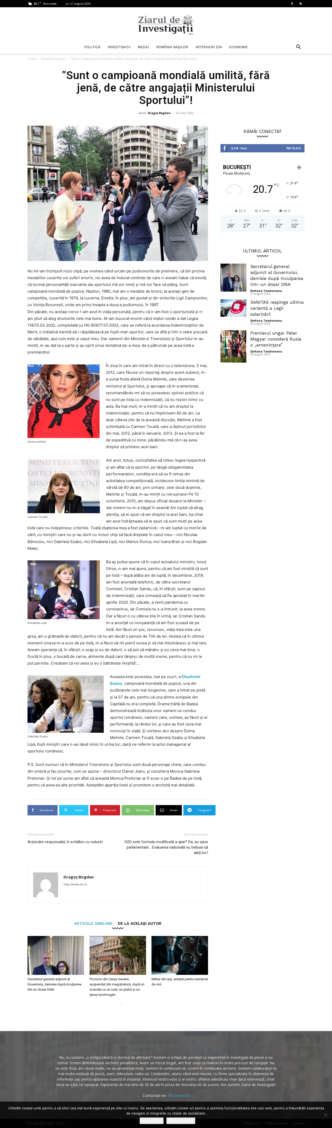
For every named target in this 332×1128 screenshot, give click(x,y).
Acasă (31, 59)
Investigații (119, 47)
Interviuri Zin (208, 47)
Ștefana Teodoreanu (266, 291)
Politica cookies (180, 1121)
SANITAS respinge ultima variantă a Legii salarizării (277, 308)
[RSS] (301, 3)
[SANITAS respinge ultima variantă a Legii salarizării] (233, 308)
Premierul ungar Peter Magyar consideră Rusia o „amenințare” (275, 339)
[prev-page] (112, 1005)
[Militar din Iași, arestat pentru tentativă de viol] (179, 955)
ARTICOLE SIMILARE (93, 923)
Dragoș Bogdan (159, 113)
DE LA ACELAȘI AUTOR (139, 923)
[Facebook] (292, 3)
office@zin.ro (178, 1095)
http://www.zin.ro (75, 884)
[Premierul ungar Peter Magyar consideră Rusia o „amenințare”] (233, 346)
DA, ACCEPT (152, 1121)
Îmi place (293, 148)
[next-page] (121, 1005)
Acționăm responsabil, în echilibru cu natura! (65, 842)
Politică (92, 47)
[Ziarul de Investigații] (166, 24)
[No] (325, 1114)
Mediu (143, 47)
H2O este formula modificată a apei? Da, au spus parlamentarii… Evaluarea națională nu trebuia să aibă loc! (166, 847)
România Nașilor (172, 47)
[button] (298, 47)
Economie (238, 47)
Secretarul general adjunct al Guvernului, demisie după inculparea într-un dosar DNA (54, 984)
